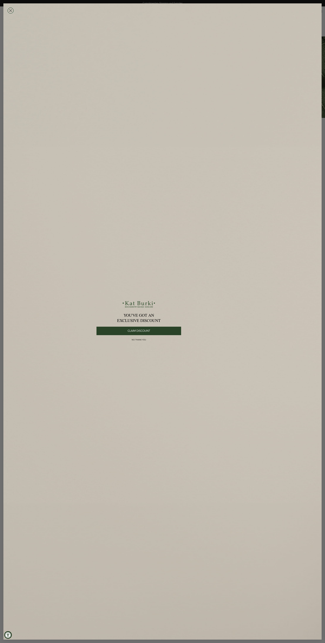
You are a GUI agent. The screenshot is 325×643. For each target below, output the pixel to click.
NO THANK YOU (139, 339)
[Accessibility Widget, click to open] (8, 635)
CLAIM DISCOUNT (139, 331)
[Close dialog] (11, 11)
